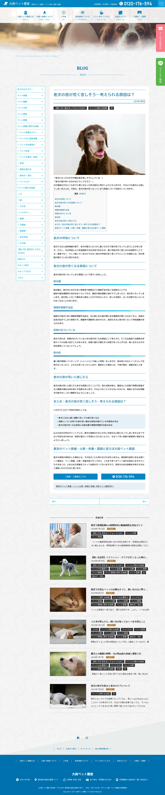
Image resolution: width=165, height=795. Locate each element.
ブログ (58, 749)
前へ (54, 501)
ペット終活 (24, 151)
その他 (23, 243)
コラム (20, 278)
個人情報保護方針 (102, 749)
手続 (22, 163)
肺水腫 (57, 206)
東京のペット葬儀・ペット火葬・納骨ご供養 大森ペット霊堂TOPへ (85, 486)
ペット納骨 (22, 114)
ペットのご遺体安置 (28, 139)
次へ (145, 501)
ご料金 (65, 761)
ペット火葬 (22, 108)
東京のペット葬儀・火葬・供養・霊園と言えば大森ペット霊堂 (80, 228)
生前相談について (81, 761)
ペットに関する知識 (26, 188)
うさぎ (23, 206)
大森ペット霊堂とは (27, 761)
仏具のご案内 (71, 749)
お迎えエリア (122, 761)
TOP (17, 56)
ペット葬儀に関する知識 (28, 126)
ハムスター (24, 212)
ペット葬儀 (22, 95)
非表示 (82, 194)
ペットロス (24, 182)
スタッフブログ (24, 271)
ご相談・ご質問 (140, 761)
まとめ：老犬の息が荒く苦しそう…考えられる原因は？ (77, 224)
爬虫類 (23, 231)
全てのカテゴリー (25, 89)
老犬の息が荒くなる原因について (68, 203)
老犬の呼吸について (63, 199)
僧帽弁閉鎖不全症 (62, 210)
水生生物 (24, 237)
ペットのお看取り (27, 145)
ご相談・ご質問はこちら (75, 477)
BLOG (24, 56)
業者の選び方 (25, 169)
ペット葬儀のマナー (28, 132)
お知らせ (21, 259)
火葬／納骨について (49, 761)
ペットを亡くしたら (102, 761)
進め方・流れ (25, 175)
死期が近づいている (63, 213)
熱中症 (57, 217)
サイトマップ (86, 749)
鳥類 (22, 219)
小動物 (23, 225)
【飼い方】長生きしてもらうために (29, 251)
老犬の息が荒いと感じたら (66, 221)
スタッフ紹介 (23, 265)
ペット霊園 (22, 102)
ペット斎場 (22, 120)
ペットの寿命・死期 (28, 157)
